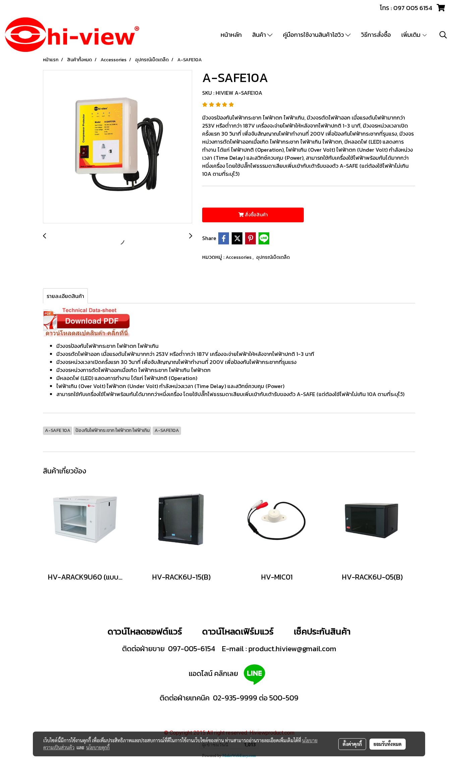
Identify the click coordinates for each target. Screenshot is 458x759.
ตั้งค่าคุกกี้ (352, 744)
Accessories (239, 257)
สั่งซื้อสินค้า (256, 214)
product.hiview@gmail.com (292, 648)
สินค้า (259, 34)
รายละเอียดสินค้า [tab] (65, 296)
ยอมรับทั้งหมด (388, 744)
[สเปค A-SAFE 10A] (86, 321)
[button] (443, 34)
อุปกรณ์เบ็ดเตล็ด (273, 257)
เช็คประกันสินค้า (322, 631)
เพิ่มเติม (411, 34)
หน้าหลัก (231, 34)
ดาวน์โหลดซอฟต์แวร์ (145, 631)
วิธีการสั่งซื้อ (376, 34)
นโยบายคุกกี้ (98, 747)
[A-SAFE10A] (117, 147)
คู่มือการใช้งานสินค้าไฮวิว (314, 34)
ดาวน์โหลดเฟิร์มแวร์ (239, 631)
